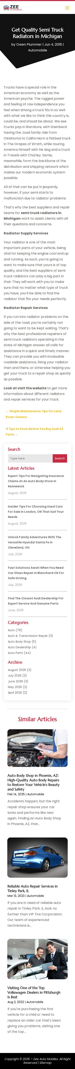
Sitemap (45, 1063)
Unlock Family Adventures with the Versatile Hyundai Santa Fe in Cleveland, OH (34, 542)
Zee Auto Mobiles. (46, 1059)
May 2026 (15, 687)
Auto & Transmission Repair (28, 636)
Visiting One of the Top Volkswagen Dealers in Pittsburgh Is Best (34, 992)
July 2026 (14, 675)
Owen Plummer (29, 44)
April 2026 (15, 693)
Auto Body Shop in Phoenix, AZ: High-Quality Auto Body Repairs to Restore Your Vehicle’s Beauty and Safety (34, 782)
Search (60, 458)
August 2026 (17, 670)
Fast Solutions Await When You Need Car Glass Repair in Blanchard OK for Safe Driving (36, 573)
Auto (11, 630)
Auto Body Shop (19, 642)
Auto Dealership (19, 647)
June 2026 (15, 681)
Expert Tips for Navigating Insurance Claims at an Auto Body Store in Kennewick (36, 481)
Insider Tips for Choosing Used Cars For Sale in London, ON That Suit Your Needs (36, 511)
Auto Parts (15, 653)
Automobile (37, 50)
